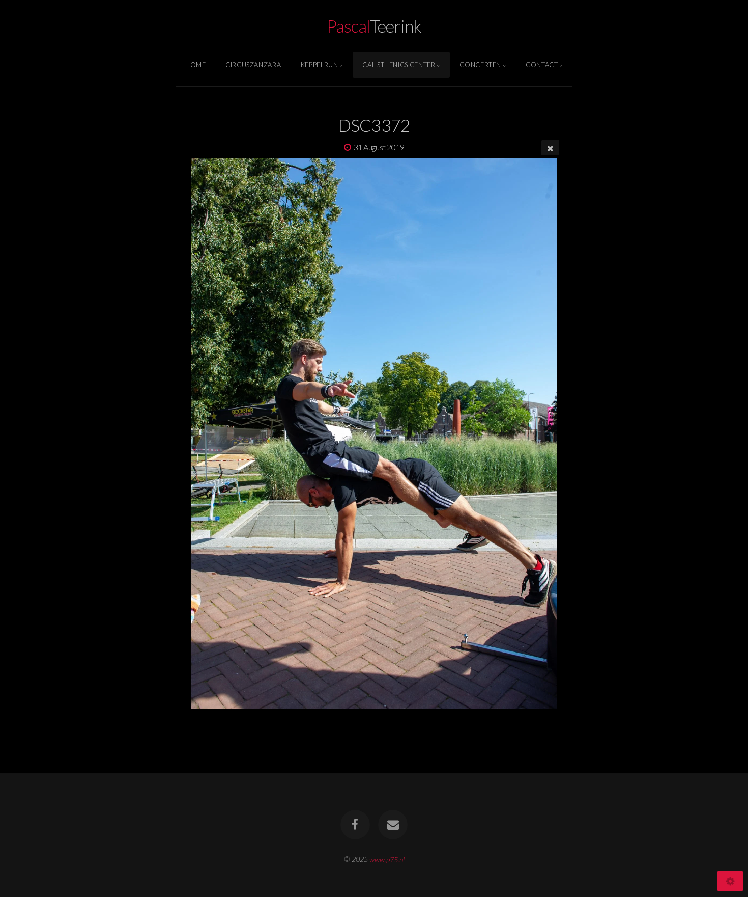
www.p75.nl (387, 859)
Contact (542, 65)
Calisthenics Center (398, 65)
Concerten (480, 65)
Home (195, 65)
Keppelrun (319, 65)
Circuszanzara (253, 65)
